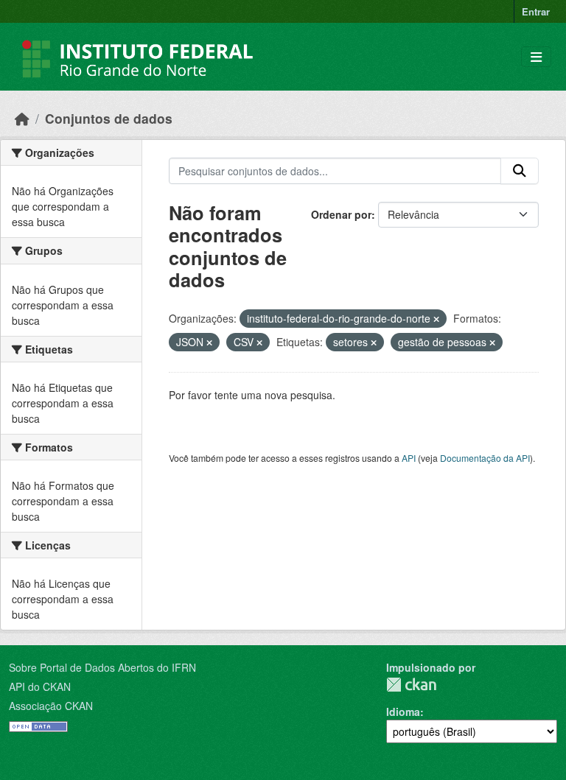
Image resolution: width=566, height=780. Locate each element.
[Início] (22, 118)
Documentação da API (485, 458)
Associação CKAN (51, 705)
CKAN (411, 684)
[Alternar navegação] (536, 57)
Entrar (536, 11)
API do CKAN (40, 686)
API (409, 458)
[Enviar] (519, 171)
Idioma (403, 711)
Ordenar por (341, 214)
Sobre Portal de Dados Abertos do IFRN (102, 667)
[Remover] (436, 319)
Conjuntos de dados (108, 118)
